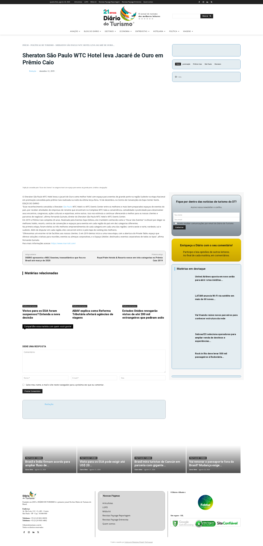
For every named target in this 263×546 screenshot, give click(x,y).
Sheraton (218, 64)
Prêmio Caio (197, 64)
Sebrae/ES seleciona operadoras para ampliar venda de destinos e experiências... (215, 337)
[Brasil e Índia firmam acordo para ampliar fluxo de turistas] (49, 450)
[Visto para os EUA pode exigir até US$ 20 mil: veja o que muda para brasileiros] (104, 450)
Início (25, 45)
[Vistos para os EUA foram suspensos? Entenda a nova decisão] (44, 293)
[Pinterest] (217, 50)
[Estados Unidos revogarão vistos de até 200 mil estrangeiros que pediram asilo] (144, 293)
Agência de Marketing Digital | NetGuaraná (139, 542)
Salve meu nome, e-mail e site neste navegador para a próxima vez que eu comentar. (65, 384)
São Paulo (208, 64)
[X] (211, 2)
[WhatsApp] (223, 50)
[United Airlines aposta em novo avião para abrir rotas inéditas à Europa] (184, 281)
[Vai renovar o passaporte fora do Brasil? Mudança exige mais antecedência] (213, 450)
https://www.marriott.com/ (63, 243)
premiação (186, 64)
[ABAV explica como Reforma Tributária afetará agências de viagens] (94, 293)
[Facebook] (199, 2)
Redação (32, 71)
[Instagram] (203, 2)
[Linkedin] (207, 2)
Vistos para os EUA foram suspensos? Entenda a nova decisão (41, 314)
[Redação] (25, 71)
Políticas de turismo (42, 45)
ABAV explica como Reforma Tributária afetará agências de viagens (92, 314)
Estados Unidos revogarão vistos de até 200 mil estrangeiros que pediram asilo (143, 314)
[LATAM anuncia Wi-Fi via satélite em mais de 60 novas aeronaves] (184, 300)
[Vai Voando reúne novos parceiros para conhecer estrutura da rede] (184, 320)
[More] (229, 50)
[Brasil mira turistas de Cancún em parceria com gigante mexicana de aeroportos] (159, 450)
